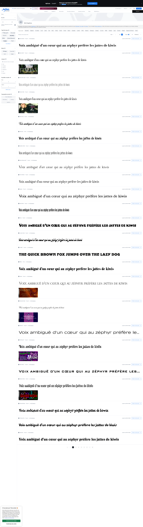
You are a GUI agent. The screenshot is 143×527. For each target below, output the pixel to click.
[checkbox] (129, 34)
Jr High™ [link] (21, 247)
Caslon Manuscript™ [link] (23, 160)
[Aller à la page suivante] (90, 447)
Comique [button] (5, 41)
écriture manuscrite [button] (11, 38)
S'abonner (137, 11)
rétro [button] (3, 38)
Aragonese (4, 69)
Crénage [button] (12, 99)
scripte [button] (12, 54)
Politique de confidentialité (9, 517)
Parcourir (45, 11)
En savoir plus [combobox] (118, 8)
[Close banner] (55, 8)
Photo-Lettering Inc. (98, 26)
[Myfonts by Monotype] (5, 10)
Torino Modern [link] (22, 174)
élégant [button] (4, 35)
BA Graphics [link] (32, 38)
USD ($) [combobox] (125, 8)
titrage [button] (5, 51)
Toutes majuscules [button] (8, 96)
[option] (4, 51)
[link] (13, 8)
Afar (3, 64)
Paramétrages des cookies (11, 523)
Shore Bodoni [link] (22, 38)
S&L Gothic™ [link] (22, 364)
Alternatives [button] (5, 99)
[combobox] (25, 8)
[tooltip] (3, 17)
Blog (89, 11)
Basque (4, 73)
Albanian (4, 67)
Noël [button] (12, 41)
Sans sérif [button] (12, 51)
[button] (1, 3)
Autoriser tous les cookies (11, 520)
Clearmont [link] (21, 432)
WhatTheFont (96, 11)
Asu (3, 71)
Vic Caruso (86, 26)
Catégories (53, 11)
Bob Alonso (33, 26)
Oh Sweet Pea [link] (22, 418)
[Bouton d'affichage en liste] (122, 34)
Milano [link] (21, 261)
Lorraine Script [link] (22, 233)
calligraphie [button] (5, 33)
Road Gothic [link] (22, 203)
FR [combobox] (130, 8)
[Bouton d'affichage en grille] (120, 34)
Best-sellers (61, 11)
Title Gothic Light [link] (22, 77)
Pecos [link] (21, 217)
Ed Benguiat (77, 26)
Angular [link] (21, 189)
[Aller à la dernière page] (92, 447)
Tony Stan (81, 26)
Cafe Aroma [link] (22, 116)
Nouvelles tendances (71, 11)
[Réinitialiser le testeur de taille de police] (116, 34)
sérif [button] (5, 54)
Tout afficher (8, 43)
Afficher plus (8, 89)
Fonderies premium (81, 11)
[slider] (1, 19)
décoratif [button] (13, 33)
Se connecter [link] (139, 8)
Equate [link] (21, 276)
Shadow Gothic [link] (22, 378)
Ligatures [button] (8, 102)
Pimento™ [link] (21, 325)
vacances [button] (12, 35)
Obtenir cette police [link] (135, 38)
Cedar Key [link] (21, 131)
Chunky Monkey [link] (22, 403)
